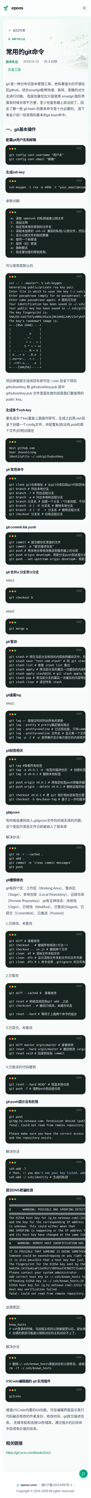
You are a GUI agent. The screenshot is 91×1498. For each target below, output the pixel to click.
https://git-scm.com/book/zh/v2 (28, 1452)
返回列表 (19, 30)
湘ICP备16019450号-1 (56, 1485)
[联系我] (83, 1473)
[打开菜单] (84, 8)
